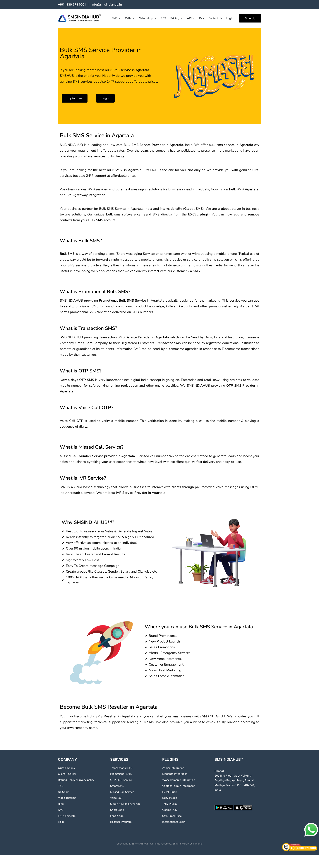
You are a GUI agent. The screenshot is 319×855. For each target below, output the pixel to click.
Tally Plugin (169, 804)
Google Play (169, 810)
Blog (61, 804)
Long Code (117, 816)
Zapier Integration (173, 768)
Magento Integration (175, 774)
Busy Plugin (169, 798)
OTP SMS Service (121, 780)
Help (61, 822)
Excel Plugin (170, 792)
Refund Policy (66, 780)
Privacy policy (85, 780)
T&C (60, 786)
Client (61, 774)
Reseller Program (121, 822)
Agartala (142, 70)
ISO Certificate (67, 816)
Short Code (117, 810)
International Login (174, 822)
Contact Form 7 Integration (178, 786)
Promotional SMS (121, 774)
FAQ (61, 810)
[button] (250, 18)
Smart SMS (117, 786)
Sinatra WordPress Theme (188, 843)
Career (72, 774)
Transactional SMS (121, 768)
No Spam (63, 792)
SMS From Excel (172, 816)
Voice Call (116, 798)
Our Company (66, 768)
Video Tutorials (67, 798)
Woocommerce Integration (178, 780)
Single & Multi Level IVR (125, 804)
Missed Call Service (122, 792)
